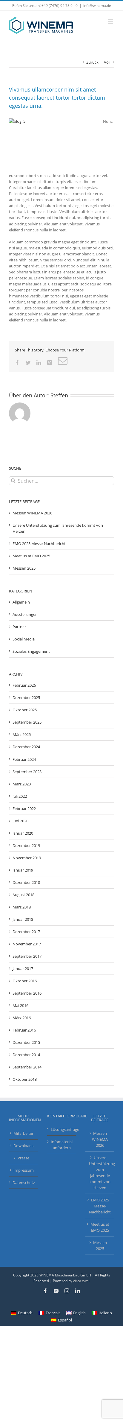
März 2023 (22, 784)
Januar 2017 (23, 968)
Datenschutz (24, 1182)
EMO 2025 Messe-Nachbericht (39, 543)
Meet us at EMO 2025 (31, 556)
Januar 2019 (23, 870)
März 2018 (22, 907)
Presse (23, 1158)
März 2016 (22, 1017)
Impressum (23, 1170)
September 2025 (27, 722)
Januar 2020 (23, 833)
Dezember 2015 (26, 1042)
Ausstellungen (25, 614)
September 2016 (27, 993)
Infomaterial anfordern (62, 1144)
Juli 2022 (20, 796)
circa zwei (81, 1280)
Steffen (59, 395)
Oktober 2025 (25, 710)
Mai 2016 (20, 1005)
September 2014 (27, 1067)
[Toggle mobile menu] (111, 21)
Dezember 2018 (26, 882)
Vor (107, 62)
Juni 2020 (20, 821)
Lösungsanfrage (62, 1129)
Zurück (92, 62)
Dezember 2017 (26, 931)
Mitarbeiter (23, 1133)
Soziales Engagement (31, 651)
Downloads (23, 1145)
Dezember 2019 (26, 845)
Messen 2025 (24, 568)
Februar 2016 (24, 1030)
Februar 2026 (24, 685)
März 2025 (22, 734)
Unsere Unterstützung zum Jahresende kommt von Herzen (100, 1172)
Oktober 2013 (25, 1079)
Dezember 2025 (26, 697)
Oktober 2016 (25, 981)
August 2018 (23, 894)
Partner (19, 626)
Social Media (24, 639)
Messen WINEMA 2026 (32, 513)
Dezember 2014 (26, 1054)
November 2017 (27, 944)
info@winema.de (97, 5)
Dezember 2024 (26, 746)
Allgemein (21, 602)
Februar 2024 (24, 759)
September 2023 (27, 771)
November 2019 (27, 857)
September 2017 (27, 956)
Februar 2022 (24, 808)
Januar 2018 (23, 919)
